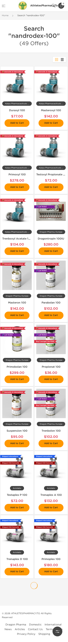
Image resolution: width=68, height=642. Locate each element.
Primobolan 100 (17, 366)
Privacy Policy (26, 634)
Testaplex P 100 (17, 495)
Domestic (35, 624)
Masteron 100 (17, 302)
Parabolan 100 (51, 302)
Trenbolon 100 (51, 430)
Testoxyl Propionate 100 (52, 174)
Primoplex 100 (51, 559)
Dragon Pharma (15, 624)
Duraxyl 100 (17, 110)
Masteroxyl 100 (51, 110)
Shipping (44, 634)
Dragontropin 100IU (51, 238)
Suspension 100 (17, 430)
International (53, 624)
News (8, 629)
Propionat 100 (51, 366)
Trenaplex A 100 (51, 495)
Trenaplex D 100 (17, 559)
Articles (20, 629)
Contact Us (35, 629)
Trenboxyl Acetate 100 (17, 238)
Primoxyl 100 (17, 174)
